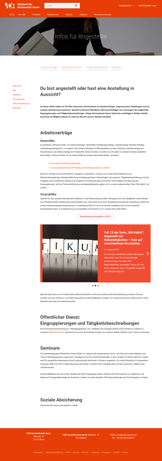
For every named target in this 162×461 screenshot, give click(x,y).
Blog (14, 90)
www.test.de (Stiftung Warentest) (66, 163)
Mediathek (17, 95)
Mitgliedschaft (125, 5)
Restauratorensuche (102, 14)
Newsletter (17, 108)
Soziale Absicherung (96, 67)
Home (11, 14)
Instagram (106, 453)
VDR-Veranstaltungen (21, 104)
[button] (95, 216)
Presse (125, 453)
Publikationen (53, 14)
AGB (68, 453)
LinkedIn (116, 453)
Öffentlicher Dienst (72, 67)
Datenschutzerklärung (54, 453)
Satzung (76, 453)
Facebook (95, 453)
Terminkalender (19, 99)
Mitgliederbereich (56, 332)
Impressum (38, 453)
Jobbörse (83, 14)
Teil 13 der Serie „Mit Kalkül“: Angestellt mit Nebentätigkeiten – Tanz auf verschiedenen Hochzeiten (67, 238)
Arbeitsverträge (49, 67)
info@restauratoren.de (126, 435)
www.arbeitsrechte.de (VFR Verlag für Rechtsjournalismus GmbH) (80, 168)
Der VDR (21, 14)
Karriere (69, 14)
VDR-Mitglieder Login (147, 5)
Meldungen (17, 86)
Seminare (116, 67)
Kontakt (85, 453)
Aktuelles (36, 14)
